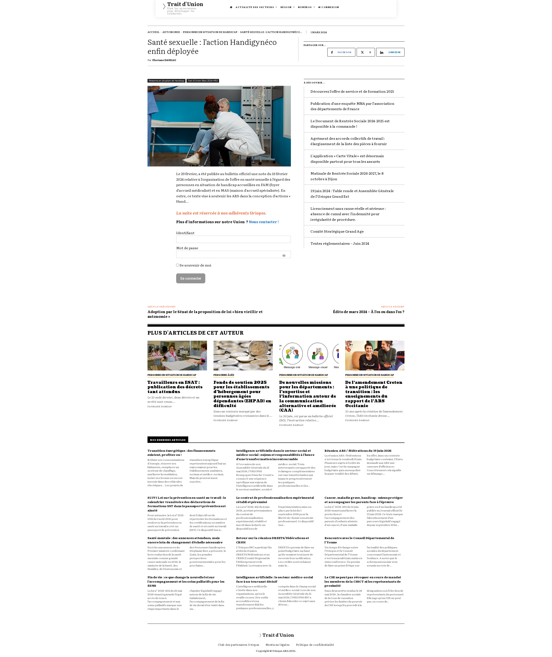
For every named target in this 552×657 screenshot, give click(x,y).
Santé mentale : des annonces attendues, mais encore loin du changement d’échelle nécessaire (185, 540)
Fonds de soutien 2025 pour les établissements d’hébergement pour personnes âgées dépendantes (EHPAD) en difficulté (242, 394)
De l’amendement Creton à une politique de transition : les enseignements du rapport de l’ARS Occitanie (373, 394)
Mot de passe (187, 247)
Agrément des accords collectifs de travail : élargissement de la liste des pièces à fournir (348, 141)
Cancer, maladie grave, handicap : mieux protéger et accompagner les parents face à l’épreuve (364, 499)
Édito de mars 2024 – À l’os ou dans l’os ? (369, 311)
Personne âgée (223, 374)
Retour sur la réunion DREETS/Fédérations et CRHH (272, 540)
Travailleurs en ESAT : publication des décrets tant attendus (174, 387)
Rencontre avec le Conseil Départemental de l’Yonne (359, 540)
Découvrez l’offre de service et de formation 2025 (352, 91)
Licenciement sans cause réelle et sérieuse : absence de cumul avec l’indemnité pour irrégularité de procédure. (348, 214)
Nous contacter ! (264, 221)
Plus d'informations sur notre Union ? (212, 221)
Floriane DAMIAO (164, 60)
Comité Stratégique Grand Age (337, 231)
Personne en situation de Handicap (210, 32)
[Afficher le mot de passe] (284, 255)
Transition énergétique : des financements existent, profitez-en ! (181, 452)
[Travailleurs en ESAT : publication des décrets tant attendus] (177, 355)
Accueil (153, 32)
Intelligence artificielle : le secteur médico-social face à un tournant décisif (274, 579)
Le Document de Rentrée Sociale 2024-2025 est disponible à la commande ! (350, 123)
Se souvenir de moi (195, 265)
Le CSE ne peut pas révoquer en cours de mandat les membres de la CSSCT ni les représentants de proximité (363, 581)
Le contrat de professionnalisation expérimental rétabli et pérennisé (275, 499)
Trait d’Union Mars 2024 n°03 (203, 80)
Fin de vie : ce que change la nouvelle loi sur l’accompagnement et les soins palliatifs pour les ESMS (185, 581)
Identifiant (185, 232)
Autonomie (171, 32)
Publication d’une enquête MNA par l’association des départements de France (352, 106)
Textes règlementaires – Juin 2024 (339, 243)
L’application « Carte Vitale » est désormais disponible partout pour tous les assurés (347, 158)
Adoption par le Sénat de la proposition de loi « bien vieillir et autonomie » (205, 314)
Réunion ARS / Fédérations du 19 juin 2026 (358, 450)
